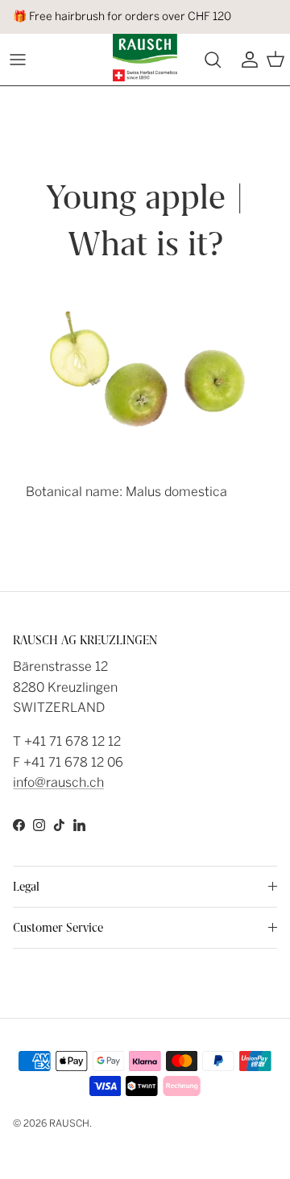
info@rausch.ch (58, 782)
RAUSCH (69, 1123)
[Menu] (17, 59)
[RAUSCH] (145, 57)
